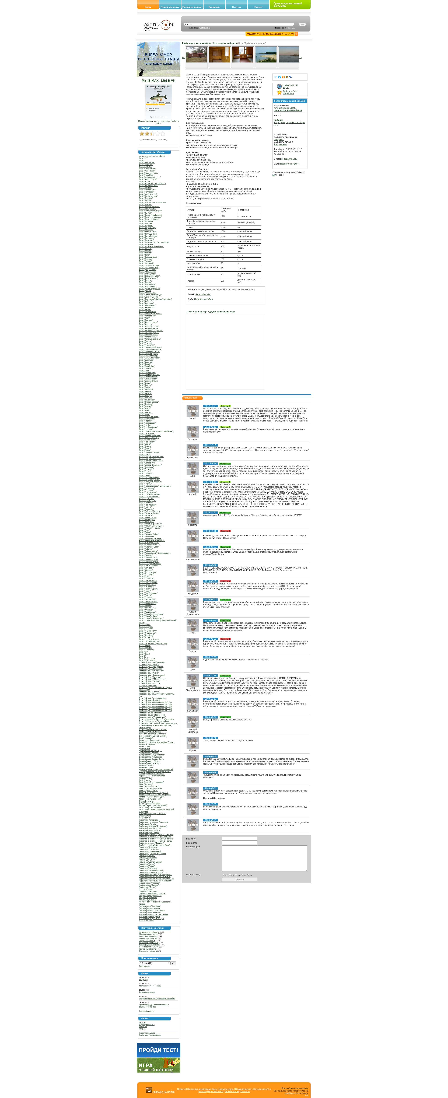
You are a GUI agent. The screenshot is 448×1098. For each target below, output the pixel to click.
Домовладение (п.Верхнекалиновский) (156, 769)
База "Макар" (145, 408)
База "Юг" (143, 652)
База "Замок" (145, 309)
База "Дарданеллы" (147, 270)
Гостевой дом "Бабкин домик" (152, 662)
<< (183, 57)
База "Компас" (145, 385)
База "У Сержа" (146, 610)
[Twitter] (280, 77)
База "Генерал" (145, 259)
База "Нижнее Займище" (150, 435)
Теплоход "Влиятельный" (150, 851)
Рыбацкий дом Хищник (149, 832)
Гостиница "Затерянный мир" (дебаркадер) (158, 723)
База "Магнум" (145, 406)
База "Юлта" (144, 654)
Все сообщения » (147, 1011)
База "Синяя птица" (147, 572)
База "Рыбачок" (146, 549)
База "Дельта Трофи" (148, 278)
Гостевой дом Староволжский (152, 698)
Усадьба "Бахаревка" (148, 891)
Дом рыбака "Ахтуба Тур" (150, 751)
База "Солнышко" (147, 578)
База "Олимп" (145, 446)
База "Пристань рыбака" (150, 494)
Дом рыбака (144, 748)
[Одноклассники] (283, 77)
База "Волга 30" (146, 230)
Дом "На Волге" (146, 738)
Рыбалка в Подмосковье (150, 1035)
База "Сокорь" (145, 576)
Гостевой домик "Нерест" (150, 713)
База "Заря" (144, 318)
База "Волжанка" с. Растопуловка (154, 242)
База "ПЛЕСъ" (145, 484)
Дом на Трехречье (147, 744)
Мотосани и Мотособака (150, 986)
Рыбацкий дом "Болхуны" (150, 828)
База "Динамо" (145, 282)
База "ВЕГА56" (145, 213)
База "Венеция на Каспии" (150, 215)
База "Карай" (144, 364)
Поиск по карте (170, 7)
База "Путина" (145, 507)
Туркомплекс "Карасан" (149, 883)
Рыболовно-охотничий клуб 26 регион (156, 839)
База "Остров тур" (147, 463)
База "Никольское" (147, 440)
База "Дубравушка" (147, 293)
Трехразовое (280, 144)
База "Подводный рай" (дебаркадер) (155, 486)
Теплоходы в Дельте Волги (151, 872)
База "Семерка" (146, 570)
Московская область (148, 934)
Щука (302, 122)
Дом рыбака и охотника (149, 763)
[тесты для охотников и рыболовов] (158, 1057)
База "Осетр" (145, 454)
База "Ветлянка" (146, 221)
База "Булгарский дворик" (150, 211)
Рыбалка (143, 1027)
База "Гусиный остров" (149, 265)
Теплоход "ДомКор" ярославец (152, 853)
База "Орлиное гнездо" (149, 452)
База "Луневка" (146, 404)
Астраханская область (149, 932)
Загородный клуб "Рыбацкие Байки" (155, 772)
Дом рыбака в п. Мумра (149, 761)
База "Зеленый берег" (149, 326)
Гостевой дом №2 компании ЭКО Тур (155, 704)
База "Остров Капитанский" (151, 456)
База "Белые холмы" (148, 196)
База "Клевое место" (148, 377)
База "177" (143, 158)
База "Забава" (145, 301)
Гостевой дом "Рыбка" (149, 673)
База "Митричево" (147, 419)
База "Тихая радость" (148, 589)
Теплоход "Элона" (147, 866)
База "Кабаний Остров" (149, 351)
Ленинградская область (149, 945)
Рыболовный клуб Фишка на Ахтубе (155, 845)
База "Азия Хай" (146, 175)
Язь (276, 125)
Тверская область (147, 940)
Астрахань (204, 27)
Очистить (291, 28)
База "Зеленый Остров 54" (151, 330)
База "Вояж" (144, 255)
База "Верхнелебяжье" (149, 219)
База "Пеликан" (146, 473)
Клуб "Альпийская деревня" (151, 782)
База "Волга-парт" (147, 238)
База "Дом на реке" (147, 284)
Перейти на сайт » (203, 299)
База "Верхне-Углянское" (150, 217)
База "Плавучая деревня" (150, 482)
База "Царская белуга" (149, 639)
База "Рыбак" (145, 532)
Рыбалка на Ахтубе (147, 824)
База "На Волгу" (146, 425)
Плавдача (143, 811)
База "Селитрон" (146, 568)
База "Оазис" (145, 444)
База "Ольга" (145, 448)
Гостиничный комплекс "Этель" (153, 729)
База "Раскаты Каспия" (149, 513)
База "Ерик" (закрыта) (149, 297)
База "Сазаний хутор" (148, 559)
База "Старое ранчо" (148, 582)
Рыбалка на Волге (147, 1033)
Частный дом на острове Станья (153, 914)
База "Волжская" (146, 244)
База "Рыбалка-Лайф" (149, 534)
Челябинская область (148, 943)
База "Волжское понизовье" (151, 246)
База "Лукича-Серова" (149, 402)
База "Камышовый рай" (149, 358)
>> (300, 57)
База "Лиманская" (147, 400)
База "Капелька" (146, 360)
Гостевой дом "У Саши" (149, 681)
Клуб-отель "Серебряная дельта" (153, 793)
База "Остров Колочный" (150, 459)
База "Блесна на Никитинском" (153, 202)
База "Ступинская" (147, 585)
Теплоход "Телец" (147, 864)
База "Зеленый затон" (149, 328)
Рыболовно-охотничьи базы (196, 43)
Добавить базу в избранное (291, 92)
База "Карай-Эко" (147, 366)
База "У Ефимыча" (147, 599)
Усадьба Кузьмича (147, 900)
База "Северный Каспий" (150, 564)
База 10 (142, 656)
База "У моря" (145, 606)
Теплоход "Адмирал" (148, 847)
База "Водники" (146, 225)
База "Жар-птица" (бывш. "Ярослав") (155, 299)
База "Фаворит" (146, 627)
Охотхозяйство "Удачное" (150, 807)
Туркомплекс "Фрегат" (149, 885)
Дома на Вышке (146, 765)
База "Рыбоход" (146, 555)
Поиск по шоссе (192, 7)
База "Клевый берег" (148, 379)
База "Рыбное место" (148, 551)
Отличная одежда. (147, 992)
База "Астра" (144, 181)
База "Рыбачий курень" (149, 545)
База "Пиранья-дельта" (149, 480)
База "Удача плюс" (147, 612)
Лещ (283, 122)
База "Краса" (144, 387)
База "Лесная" (145, 398)
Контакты (245, 1091)
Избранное (279, 28)
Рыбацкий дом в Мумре (149, 830)
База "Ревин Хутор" (147, 517)
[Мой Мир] (287, 77)
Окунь (289, 122)
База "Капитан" (145, 362)
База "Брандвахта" (147, 209)
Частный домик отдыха (149, 916)
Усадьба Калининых (148, 898)
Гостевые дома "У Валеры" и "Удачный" (156, 719)
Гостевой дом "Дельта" (149, 664)
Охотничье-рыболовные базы (202, 1089)
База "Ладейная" (146, 389)
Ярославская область (149, 947)
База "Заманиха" (146, 307)
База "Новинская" (147, 442)
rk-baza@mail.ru (203, 294)
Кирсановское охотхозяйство (152, 776)
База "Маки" (144, 410)
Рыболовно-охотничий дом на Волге (155, 837)
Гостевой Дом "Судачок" (150, 677)
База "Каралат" (145, 368)
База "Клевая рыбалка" (149, 375)
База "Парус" (145, 471)
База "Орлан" (145, 450)
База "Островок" (146, 467)
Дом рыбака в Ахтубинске (150, 757)
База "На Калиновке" (148, 427)
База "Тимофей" (146, 587)
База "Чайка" (144, 645)
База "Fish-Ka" (145, 167)
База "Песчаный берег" (149, 477)
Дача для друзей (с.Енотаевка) (153, 734)
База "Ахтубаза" (146, 192)
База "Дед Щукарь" (147, 274)
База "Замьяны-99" (147, 312)
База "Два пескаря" (147, 272)
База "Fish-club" (146, 164)
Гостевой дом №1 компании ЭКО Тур (155, 702)
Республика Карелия (148, 936)
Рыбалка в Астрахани (148, 820)
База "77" (143, 160)
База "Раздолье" (146, 509)
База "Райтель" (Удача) (149, 511)
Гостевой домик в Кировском (152, 715)
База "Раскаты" (146, 515)
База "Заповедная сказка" (150, 314)
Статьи (236, 7)
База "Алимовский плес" (150, 177)
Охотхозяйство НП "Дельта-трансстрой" (157, 809)
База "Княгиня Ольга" (148, 381)
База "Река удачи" (147, 519)
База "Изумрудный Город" (150, 347)
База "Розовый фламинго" (150, 524)
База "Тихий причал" (148, 593)
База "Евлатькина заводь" (150, 295)
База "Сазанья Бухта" (149, 561)
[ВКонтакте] (276, 77)
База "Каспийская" (147, 372)
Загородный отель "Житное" (151, 774)
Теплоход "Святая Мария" (150, 862)
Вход (306, 1095)
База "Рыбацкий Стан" (149, 543)
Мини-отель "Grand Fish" (150, 799)
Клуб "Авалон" (145, 780)
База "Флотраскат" (147, 633)
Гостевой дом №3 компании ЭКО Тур (155, 706)
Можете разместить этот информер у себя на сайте (158, 122)
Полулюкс (279, 139)
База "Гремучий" (146, 263)
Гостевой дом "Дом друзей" (151, 666)
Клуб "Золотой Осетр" (149, 786)
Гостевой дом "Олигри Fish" (151, 671)
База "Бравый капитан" (149, 206)
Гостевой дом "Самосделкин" (152, 675)
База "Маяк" (144, 414)
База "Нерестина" (147, 433)
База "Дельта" (145, 280)
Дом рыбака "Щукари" (149, 753)
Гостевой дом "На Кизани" (150, 669)
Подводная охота (147, 1024)
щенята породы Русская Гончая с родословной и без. (154, 1006)
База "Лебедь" (145, 396)
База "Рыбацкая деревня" (150, 538)
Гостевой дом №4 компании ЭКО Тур (155, 708)
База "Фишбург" (146, 629)
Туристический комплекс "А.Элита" (154, 877)
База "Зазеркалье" (147, 305)
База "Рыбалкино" (147, 536)
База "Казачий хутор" (148, 356)
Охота (142, 1022)
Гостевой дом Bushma (149, 692)
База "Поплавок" (146, 490)
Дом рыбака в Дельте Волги (151, 759)
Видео (258, 7)
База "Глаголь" (145, 261)
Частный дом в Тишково (150, 912)
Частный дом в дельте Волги (151, 910)
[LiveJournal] (291, 77)
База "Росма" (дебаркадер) (151, 526)
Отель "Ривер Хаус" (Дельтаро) (153, 805)
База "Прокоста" (146, 498)
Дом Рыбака (144, 746)
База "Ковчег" (145, 383)
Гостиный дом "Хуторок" (150, 732)
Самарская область (148, 951)
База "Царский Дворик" (149, 641)
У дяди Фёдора (145, 889)
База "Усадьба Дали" (148, 616)
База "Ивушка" (145, 343)
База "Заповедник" (147, 316)
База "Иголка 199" (147, 345)
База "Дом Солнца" (147, 286)
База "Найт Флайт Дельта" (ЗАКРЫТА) (156, 431)
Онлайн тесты (232, 1091)
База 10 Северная (147, 658)
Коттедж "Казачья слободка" (151, 797)
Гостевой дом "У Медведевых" (152, 679)
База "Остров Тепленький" (151, 461)
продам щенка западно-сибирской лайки (157, 998)
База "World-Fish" (147, 171)
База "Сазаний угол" (148, 557)
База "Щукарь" (145, 648)
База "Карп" (144, 370)
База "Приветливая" (148, 492)
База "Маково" (145, 412)
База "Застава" (146, 320)
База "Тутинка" (145, 597)
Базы (148, 7)
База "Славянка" (146, 574)
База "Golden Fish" (147, 169)
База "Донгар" (145, 291)
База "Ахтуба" (145, 188)
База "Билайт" (145, 200)
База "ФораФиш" (146, 635)
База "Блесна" (145, 204)
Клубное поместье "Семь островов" (155, 795)
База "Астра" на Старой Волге (152, 183)
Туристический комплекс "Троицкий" (155, 881)
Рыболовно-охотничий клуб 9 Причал (155, 841)
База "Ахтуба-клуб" (147, 190)
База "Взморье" (146, 223)
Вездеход (143, 979)
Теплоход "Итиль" (147, 856)
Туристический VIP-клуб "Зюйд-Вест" (155, 874)
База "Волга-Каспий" (148, 236)
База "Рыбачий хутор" (149, 547)
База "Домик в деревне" (149, 288)
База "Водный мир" (147, 227)
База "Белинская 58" (148, 194)
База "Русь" (144, 530)
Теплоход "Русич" (147, 860)
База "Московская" (147, 423)
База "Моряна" (145, 421)
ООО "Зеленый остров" (149, 803)
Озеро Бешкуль (146, 801)
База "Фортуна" (146, 637)
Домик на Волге (146, 767)
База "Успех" (144, 624)
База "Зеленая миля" (148, 322)
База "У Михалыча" (147, 603)
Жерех (277, 122)
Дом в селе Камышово (149, 740)
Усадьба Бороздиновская (150, 895)
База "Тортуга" (145, 595)
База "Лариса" (145, 393)
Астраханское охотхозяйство (152, 156)
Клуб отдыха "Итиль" (148, 790)
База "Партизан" (146, 469)
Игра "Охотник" (215, 1091)
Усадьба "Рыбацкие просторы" (152, 893)
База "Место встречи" (149, 417)
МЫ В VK (168, 80)
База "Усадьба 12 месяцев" (151, 614)
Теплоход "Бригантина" (149, 849)
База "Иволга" (145, 341)
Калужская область (147, 949)
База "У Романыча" (147, 608)
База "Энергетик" (146, 650)
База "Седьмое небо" (148, 566)
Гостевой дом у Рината (149, 700)
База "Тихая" (145, 591)
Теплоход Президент (148, 868)
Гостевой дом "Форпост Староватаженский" (149, 684)
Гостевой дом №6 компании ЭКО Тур (155, 711)
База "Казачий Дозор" (148, 354)
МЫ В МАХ (150, 80)
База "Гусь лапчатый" (148, 267)
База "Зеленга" (145, 324)
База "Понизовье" (147, 488)
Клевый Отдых (145, 778)
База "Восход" (145, 253)
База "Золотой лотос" (148, 335)
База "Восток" (145, 251)
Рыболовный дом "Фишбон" (151, 843)
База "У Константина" (148, 601)
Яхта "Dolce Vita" (146, 921)
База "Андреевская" (148, 179)
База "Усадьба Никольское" (151, 618)
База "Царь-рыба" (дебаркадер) (153, 643)
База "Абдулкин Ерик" (148, 173)
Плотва (296, 122)
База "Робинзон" (146, 522)
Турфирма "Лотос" (147, 887)
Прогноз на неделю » (158, 117)
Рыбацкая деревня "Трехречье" (153, 826)
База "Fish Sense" (147, 162)
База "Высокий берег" (148, 257)
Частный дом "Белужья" (149, 906)
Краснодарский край (148, 938)
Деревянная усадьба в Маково (152, 736)
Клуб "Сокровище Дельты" (150, 788)
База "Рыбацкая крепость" (152, 540)
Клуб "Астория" (146, 784)
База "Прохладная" (147, 505)
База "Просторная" (147, 501)
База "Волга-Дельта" (148, 234)
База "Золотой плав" (148, 337)
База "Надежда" (146, 429)
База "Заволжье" (146, 303)
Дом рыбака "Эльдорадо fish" (152, 755)
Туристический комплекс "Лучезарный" (156, 879)
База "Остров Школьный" (150, 465)
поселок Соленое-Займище (288, 110)
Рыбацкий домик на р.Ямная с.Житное (156, 835)
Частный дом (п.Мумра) (149, 908)
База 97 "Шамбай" (147, 660)
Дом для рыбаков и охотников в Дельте (156, 742)
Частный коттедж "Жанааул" (151, 919)
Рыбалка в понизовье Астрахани (153, 822)
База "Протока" (146, 503)
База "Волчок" (145, 249)
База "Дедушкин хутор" (149, 276)
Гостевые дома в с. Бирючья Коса (154, 721)
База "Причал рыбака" (149, 496)
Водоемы (214, 7)
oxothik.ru (289, 1093)
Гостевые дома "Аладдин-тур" (152, 717)
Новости (181, 1089)
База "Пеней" (145, 475)
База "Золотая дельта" (149, 333)
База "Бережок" (146, 198)
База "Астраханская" (148, 185)
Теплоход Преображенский (151, 870)
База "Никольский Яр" (149, 438)
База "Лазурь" (145, 391)
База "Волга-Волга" (147, 232)
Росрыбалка (144, 818)
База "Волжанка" (146, 240)
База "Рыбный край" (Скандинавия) (155, 553)
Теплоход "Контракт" (148, 858)
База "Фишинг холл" (148, 631)
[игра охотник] (158, 1072)
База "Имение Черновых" (150, 349)
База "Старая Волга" (148, 580)
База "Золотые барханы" (150, 339)
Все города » (144, 966)
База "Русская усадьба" (149, 528)
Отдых (142, 1029)
